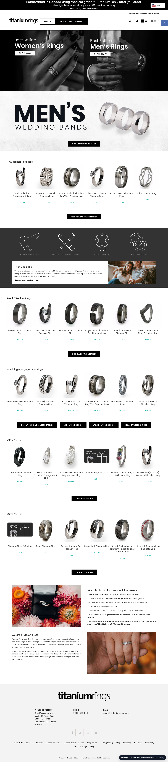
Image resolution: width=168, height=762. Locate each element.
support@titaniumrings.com (116, 713)
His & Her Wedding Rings (136, 425)
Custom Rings (80, 747)
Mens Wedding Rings (73, 425)
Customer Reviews (34, 743)
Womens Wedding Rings (104, 425)
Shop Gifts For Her (84, 499)
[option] (21, 185)
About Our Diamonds (74, 743)
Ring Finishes (93, 743)
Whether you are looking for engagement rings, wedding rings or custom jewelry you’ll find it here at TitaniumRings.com (121, 622)
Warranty (149, 743)
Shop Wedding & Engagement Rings (37, 425)
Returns (138, 743)
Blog (92, 747)
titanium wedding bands (116, 598)
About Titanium (53, 743)
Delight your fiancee (97, 594)
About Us (18, 743)
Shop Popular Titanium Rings (84, 217)
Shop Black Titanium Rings (84, 354)
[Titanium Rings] (23, 23)
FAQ (118, 743)
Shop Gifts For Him (84, 572)
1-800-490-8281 (151, 13)
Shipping (127, 743)
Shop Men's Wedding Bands (84, 144)
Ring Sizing (108, 743)
